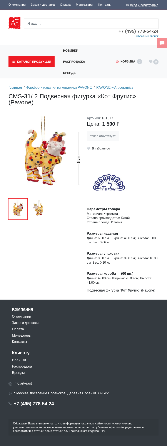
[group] (44, 155)
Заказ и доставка (43, 4)
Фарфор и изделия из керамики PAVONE (59, 87)
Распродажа (74, 61)
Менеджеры (84, 4)
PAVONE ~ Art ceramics (114, 87)
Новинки (70, 50)
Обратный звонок (147, 36)
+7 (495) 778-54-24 (139, 31)
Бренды (70, 73)
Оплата (65, 4)
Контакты (104, 4)
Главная (15, 87)
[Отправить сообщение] (162, 43)
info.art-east (23, 383)
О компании (17, 4)
